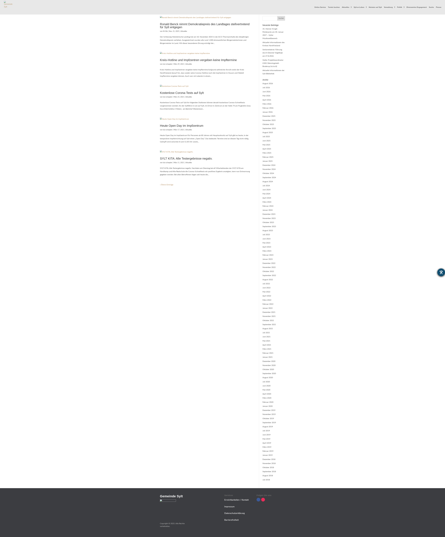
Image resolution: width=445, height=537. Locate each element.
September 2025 (269, 128)
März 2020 (266, 398)
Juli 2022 (266, 284)
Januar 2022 (267, 308)
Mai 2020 (266, 390)
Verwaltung (388, 7)
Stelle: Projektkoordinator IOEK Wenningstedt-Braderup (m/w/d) (272, 63)
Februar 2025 (267, 157)
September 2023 (269, 226)
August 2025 (267, 132)
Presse (438, 7)
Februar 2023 (267, 255)
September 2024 (269, 177)
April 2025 (266, 149)
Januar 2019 (267, 455)
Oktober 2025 (268, 124)
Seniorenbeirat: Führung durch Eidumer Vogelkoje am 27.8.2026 (272, 53)
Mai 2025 (266, 145)
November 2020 (269, 365)
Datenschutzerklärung (234, 513)
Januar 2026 (267, 112)
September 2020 (269, 373)
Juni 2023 (266, 239)
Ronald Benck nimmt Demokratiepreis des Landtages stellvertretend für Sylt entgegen (205, 25)
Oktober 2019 (268, 418)
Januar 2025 (267, 161)
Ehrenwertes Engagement (417, 7)
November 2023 (269, 218)
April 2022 (266, 296)
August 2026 (267, 83)
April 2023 (266, 247)
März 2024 (266, 202)
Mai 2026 (266, 96)
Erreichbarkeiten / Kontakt (236, 500)
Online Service (320, 7)
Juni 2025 (266, 141)
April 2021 (266, 345)
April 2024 (266, 198)
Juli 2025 (266, 136)
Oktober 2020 (268, 369)
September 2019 (269, 423)
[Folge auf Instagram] (263, 499)
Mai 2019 (266, 439)
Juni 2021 (266, 337)
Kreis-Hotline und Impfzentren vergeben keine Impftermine (198, 60)
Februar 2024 (267, 206)
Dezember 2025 (268, 116)
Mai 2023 (266, 243)
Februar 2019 (267, 451)
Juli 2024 (266, 186)
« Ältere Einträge (166, 185)
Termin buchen (334, 7)
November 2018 (269, 463)
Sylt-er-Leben (359, 7)
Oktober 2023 (268, 222)
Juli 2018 (266, 480)
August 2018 (267, 476)
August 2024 (267, 182)
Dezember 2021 (268, 312)
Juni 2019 (266, 435)
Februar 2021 (267, 353)
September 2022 (269, 275)
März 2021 (266, 349)
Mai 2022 (266, 292)
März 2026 (266, 104)
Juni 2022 (266, 288)
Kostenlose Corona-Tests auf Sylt (182, 93)
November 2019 (269, 414)
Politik (399, 7)
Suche (431, 7)
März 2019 (266, 447)
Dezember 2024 (268, 165)
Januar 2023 (267, 259)
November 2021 (269, 316)
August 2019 (267, 427)
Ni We (165, 31)
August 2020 (267, 377)
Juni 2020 (266, 386)
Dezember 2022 (268, 263)
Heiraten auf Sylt (375, 7)
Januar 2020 (267, 406)
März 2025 (266, 153)
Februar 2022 (267, 304)
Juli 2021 (266, 333)
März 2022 (266, 300)
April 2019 (266, 443)
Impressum (229, 507)
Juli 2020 (266, 382)
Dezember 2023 (268, 214)
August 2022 (267, 280)
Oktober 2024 (268, 173)
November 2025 (269, 120)
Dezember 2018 (268, 459)
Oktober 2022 (268, 271)
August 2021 (267, 329)
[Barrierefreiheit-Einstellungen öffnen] (441, 272)
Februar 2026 (267, 108)
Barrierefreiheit (231, 520)
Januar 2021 (267, 357)
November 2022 (269, 267)
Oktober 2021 (268, 320)
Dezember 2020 (268, 361)
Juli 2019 (266, 431)
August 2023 (267, 230)
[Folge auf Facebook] (258, 499)
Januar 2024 (267, 210)
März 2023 (266, 251)
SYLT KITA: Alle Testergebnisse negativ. (186, 158)
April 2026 (266, 100)
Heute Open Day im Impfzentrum (181, 125)
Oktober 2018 (268, 467)
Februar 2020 (267, 402)
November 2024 (269, 169)
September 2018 (269, 471)
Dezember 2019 (268, 410)
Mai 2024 (266, 194)
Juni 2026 (266, 92)
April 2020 (266, 394)
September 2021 (269, 324)
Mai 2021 (266, 341)
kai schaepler (167, 64)
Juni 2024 (266, 190)
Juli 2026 (266, 88)
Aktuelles (345, 7)
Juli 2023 (266, 235)
